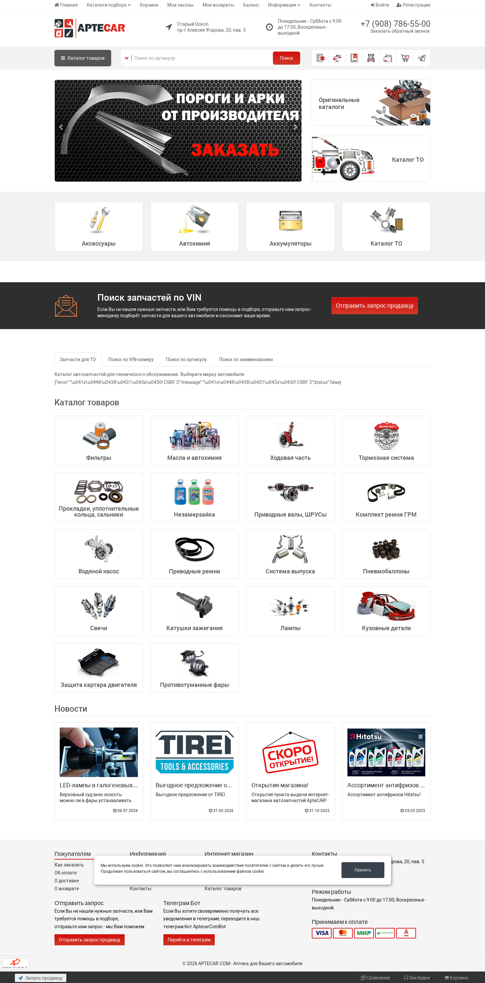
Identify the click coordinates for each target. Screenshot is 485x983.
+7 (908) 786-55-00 (396, 24)
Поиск (286, 58)
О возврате (66, 888)
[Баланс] (388, 58)
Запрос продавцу (43, 978)
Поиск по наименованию (246, 359)
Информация (282, 5)
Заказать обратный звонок (400, 31)
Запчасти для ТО (78, 359)
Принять (363, 870)
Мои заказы (180, 5)
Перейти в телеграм (189, 939)
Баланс (251, 5)
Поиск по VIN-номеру (131, 359)
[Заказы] (320, 58)
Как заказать (69, 864)
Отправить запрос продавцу (375, 305)
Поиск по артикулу (186, 359)
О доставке (66, 880)
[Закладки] (354, 58)
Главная (69, 5)
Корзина (149, 5)
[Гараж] (371, 58)
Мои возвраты (218, 5)
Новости (70, 709)
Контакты (320, 5)
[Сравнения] (337, 58)
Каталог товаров (223, 888)
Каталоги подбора (107, 5)
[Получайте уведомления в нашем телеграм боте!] (422, 58)
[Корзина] (405, 58)
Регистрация (416, 5)
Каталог (86, 58)
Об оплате (65, 872)
